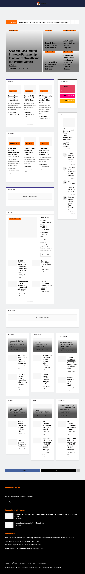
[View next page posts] (31, 123)
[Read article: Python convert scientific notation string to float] (37, 376)
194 (19, 296)
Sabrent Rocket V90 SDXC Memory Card (46, 264)
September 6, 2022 (14, 171)
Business (29, 143)
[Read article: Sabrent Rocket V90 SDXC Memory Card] (36, 263)
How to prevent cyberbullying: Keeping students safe (23, 426)
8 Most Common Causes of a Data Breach (22, 443)
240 (44, 457)
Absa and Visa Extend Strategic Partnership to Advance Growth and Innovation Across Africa (46, 22)
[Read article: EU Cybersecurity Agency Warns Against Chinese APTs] (45, 89)
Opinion (22, 563)
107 (41, 169)
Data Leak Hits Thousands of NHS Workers (29, 98)
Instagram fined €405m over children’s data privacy (30, 151)
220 (26, 117)
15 (44, 370)
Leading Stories (69, 30)
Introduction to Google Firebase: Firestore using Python (47, 360)
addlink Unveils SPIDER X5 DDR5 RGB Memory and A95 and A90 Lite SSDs (23, 286)
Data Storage (15, 219)
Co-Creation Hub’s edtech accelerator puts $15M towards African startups (68, 62)
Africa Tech (13, 30)
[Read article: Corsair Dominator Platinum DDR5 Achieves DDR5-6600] (36, 284)
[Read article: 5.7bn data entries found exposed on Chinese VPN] (45, 141)
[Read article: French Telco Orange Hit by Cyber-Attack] (14, 89)
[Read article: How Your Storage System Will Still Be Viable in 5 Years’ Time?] (22, 227)
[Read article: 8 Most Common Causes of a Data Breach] (12, 442)
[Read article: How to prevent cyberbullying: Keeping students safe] (12, 424)
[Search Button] (79, 3)
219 (44, 434)
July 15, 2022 (21, 275)
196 (43, 271)
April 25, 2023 (39, 415)
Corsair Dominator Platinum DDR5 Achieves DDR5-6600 (46, 285)
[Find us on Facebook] (6, 502)
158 (10, 173)
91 (45, 415)
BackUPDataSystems (55, 567)
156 (45, 239)
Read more (46, 254)
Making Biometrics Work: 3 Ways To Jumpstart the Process (17, 411)
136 (43, 294)
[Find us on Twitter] (10, 502)
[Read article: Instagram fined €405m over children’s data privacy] (30, 141)
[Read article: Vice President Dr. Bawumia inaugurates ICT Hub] (37, 424)
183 (26, 171)
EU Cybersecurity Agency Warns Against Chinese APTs (45, 99)
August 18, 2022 (44, 167)
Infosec (48, 30)
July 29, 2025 (21, 69)
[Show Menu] (6, 3)
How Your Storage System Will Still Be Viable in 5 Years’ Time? (66, 345)
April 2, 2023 (46, 432)
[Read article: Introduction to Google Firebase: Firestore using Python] (37, 358)
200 (19, 277)
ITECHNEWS (13, 69)
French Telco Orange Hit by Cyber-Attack (51, 45)
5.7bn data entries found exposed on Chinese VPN (44, 151)
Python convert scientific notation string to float (45, 378)
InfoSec (14, 563)
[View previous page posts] (28, 123)
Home (7, 563)
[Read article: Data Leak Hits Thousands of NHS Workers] (30, 89)
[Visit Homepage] (42, 3)
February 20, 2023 (29, 114)
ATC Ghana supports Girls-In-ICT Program (42, 412)
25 (44, 388)
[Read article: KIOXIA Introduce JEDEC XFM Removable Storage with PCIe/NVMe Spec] (12, 263)
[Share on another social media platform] (78, 470)
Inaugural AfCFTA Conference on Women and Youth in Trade (13, 152)
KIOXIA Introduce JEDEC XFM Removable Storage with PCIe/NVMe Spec (22, 266)
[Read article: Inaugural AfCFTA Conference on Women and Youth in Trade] (14, 141)
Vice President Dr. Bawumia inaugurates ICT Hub (51, 65)
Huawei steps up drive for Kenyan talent (71, 158)
